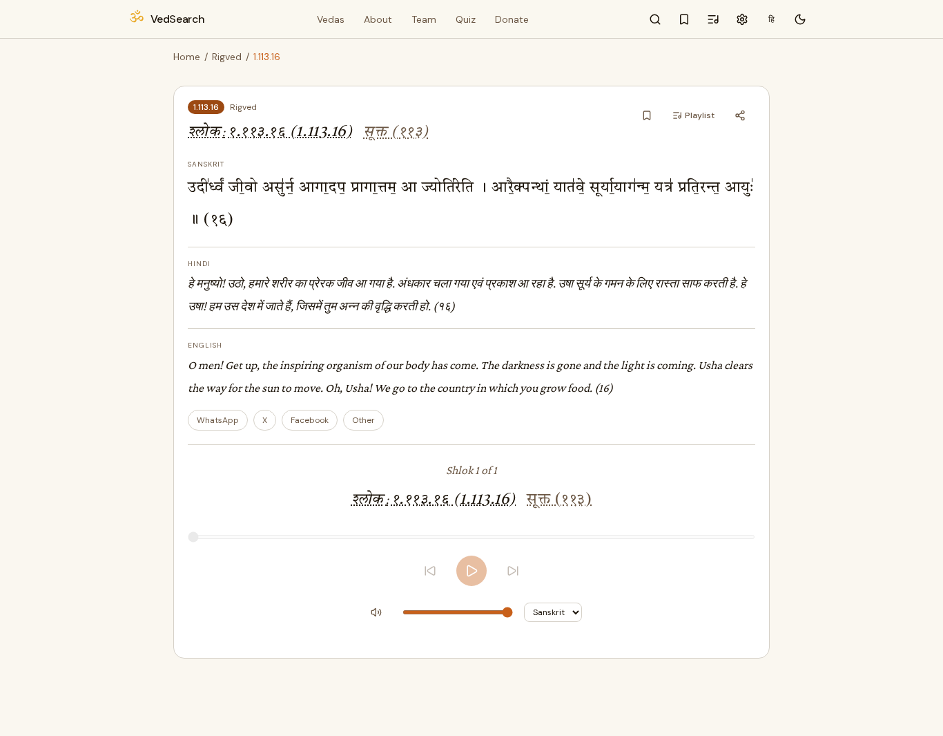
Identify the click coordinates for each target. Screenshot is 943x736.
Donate (512, 19)
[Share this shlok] (740, 115)
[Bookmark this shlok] (647, 115)
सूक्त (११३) (395, 132)
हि (771, 19)
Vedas (330, 19)
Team (423, 19)
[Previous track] (430, 571)
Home (186, 56)
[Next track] (513, 571)
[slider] (471, 537)
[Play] (471, 571)
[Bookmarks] (684, 19)
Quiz (466, 19)
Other (363, 420)
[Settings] (742, 19)
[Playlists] (713, 19)
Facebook (310, 420)
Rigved (227, 56)
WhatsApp (218, 420)
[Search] (655, 19)
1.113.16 (206, 107)
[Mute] (376, 612)
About (378, 19)
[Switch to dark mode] (800, 19)
